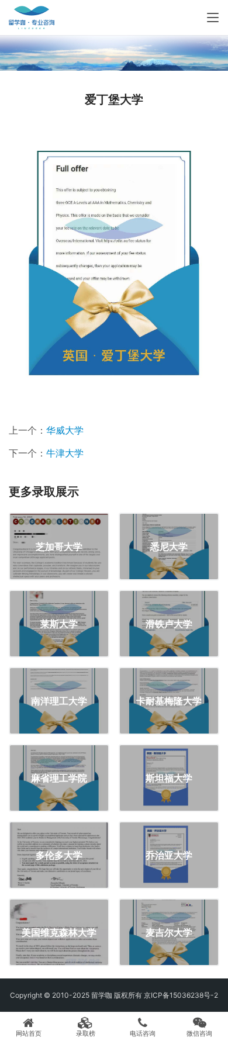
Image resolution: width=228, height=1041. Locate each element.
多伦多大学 (59, 855)
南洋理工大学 (59, 701)
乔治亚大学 (169, 855)
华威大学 (65, 430)
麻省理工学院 (59, 778)
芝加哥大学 (59, 546)
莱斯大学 (59, 623)
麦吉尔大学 (169, 932)
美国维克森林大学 (59, 932)
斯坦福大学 (169, 778)
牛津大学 (65, 453)
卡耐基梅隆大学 (169, 701)
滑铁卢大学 (169, 623)
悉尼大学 (169, 546)
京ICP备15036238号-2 (181, 995)
